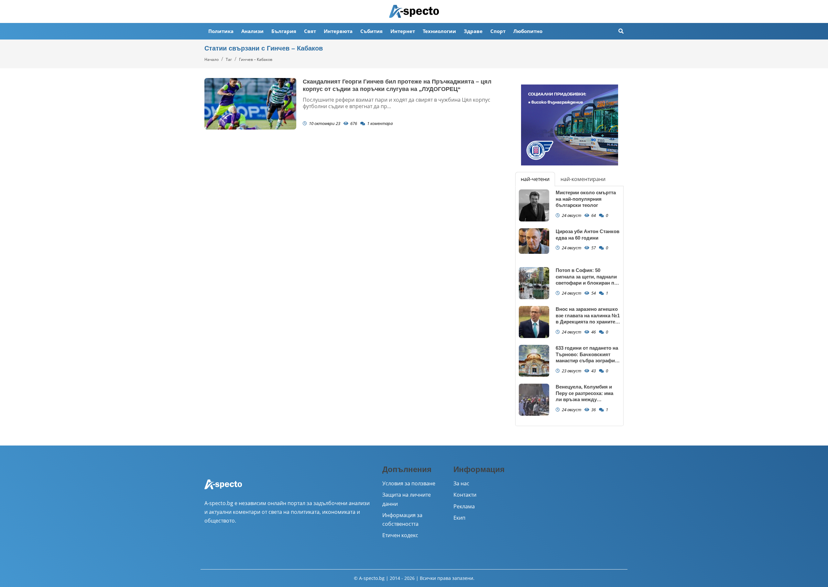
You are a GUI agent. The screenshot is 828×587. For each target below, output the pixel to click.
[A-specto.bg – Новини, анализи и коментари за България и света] (223, 488)
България (283, 31)
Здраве (473, 31)
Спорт (498, 31)
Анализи (252, 31)
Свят (310, 31)
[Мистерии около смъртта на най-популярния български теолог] (534, 205)
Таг (229, 59)
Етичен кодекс (400, 535)
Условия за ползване (408, 483)
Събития (371, 31)
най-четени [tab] (535, 179)
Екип (459, 517)
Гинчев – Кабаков (255, 59)
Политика (221, 31)
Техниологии (439, 31)
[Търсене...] (621, 31)
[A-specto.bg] (414, 11)
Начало (211, 59)
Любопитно (527, 31)
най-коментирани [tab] (583, 179)
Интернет (402, 31)
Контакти (464, 494)
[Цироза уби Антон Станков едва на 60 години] (534, 241)
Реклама (464, 506)
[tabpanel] (569, 306)
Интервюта (338, 31)
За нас (461, 483)
